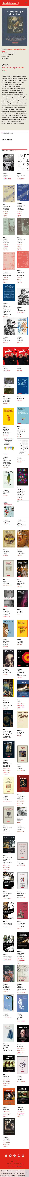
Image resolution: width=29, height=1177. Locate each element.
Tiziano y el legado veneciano (20, 954)
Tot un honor (21, 460)
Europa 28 (20, 398)
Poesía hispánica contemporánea (21, 988)
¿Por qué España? (20, 642)
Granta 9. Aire (6, 493)
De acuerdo (21, 1175)
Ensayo (5, 342)
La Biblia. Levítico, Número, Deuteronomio (7, 1049)
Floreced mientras (6, 582)
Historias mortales (6, 1077)
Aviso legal (15, 1161)
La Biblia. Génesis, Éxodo (20, 1017)
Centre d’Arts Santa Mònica (5, 214)
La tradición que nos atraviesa (21, 241)
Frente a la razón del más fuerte (6, 987)
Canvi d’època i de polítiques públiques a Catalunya (7, 462)
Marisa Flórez (5, 176)
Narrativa (6, 403)
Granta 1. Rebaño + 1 (7, 671)
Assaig (5, 316)
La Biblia (6, 1016)
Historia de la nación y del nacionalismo (21, 673)
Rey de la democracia (21, 552)
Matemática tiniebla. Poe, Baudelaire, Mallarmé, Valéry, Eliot (7, 734)
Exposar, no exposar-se (7, 274)
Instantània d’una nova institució (6, 208)
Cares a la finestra (20, 733)
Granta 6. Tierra (6, 552)
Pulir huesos (21, 864)
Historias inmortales (20, 1108)
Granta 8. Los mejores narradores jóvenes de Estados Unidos (21, 493)
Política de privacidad (16, 1164)
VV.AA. (5, 64)
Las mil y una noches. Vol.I (7, 957)
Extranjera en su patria (21, 894)
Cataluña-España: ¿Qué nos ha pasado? (7, 431)
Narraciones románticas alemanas (7, 400)
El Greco (6, 1109)
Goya (19, 701)
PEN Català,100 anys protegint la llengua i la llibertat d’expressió (7, 309)
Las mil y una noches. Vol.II (7, 924)
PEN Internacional (21, 310)
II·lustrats (20, 179)
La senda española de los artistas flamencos (7, 764)
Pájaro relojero (19, 767)
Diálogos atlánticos (20, 339)
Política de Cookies (15, 1166)
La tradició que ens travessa (6, 241)
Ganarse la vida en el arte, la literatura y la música (7, 704)
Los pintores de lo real (21, 797)
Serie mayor (7, 585)
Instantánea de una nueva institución (21, 207)
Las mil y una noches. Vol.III (7, 895)
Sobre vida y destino (21, 828)
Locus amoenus (6, 798)
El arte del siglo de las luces (13, 68)
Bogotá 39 (6, 522)
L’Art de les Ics (21, 176)
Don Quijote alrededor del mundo (21, 924)
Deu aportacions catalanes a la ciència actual (21, 431)
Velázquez (6, 1139)
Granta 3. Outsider (20, 612)
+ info (13, 1175)
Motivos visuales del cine (21, 583)
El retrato (20, 1047)
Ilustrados (7, 179)
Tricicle (5, 369)
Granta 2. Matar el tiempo (6, 642)
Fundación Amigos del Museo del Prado (21, 706)
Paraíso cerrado (19, 1078)
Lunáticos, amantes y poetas (6, 612)
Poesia (19, 736)
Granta (5, 495)
